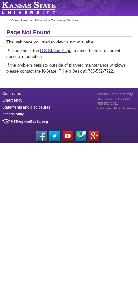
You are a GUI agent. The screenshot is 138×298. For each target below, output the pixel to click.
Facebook (41, 136)
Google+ (94, 136)
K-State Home (18, 20)
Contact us (11, 93)
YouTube (68, 136)
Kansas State (29, 8)
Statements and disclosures (26, 107)
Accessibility (13, 114)
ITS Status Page (55, 50)
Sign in (130, 8)
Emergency (12, 100)
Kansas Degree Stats (25, 121)
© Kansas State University (116, 108)
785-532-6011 (107, 103)
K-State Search (114, 8)
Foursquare (81, 136)
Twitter (54, 136)
